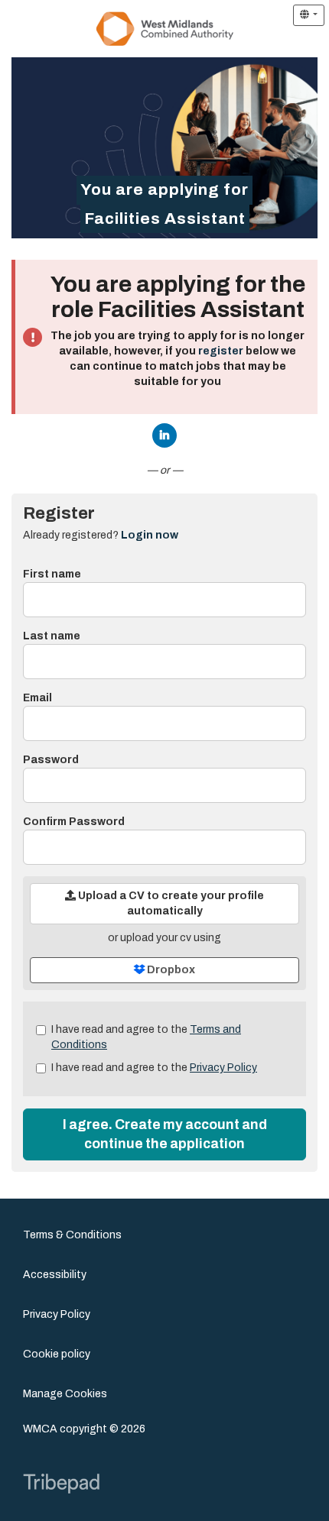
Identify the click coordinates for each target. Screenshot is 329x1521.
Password (51, 759)
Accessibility (54, 1274)
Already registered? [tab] (100, 535)
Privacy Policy (223, 1067)
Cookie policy (56, 1354)
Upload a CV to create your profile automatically (170, 903)
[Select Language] (308, 15)
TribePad (61, 1485)
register (220, 351)
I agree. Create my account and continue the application (165, 1134)
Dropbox (170, 970)
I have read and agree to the (146, 1037)
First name (52, 574)
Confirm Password (74, 821)
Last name (51, 636)
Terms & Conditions (72, 1235)
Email (37, 698)
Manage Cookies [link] (65, 1394)
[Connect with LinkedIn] (164, 435)
